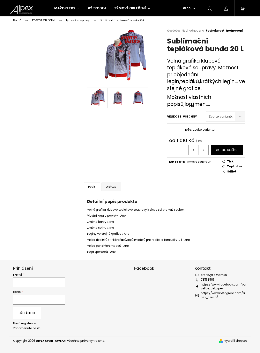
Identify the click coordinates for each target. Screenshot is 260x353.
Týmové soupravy (198, 162)
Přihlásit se (27, 313)
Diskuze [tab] (111, 187)
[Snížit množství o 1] (184, 150)
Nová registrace (24, 323)
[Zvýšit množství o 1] (203, 150)
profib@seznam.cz (214, 275)
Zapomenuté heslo (26, 328)
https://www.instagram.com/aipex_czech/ (223, 295)
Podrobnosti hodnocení (224, 31)
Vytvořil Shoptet (235, 341)
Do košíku (229, 150)
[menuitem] (67, 8)
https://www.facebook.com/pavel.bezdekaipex (223, 286)
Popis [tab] (92, 187)
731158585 (208, 280)
